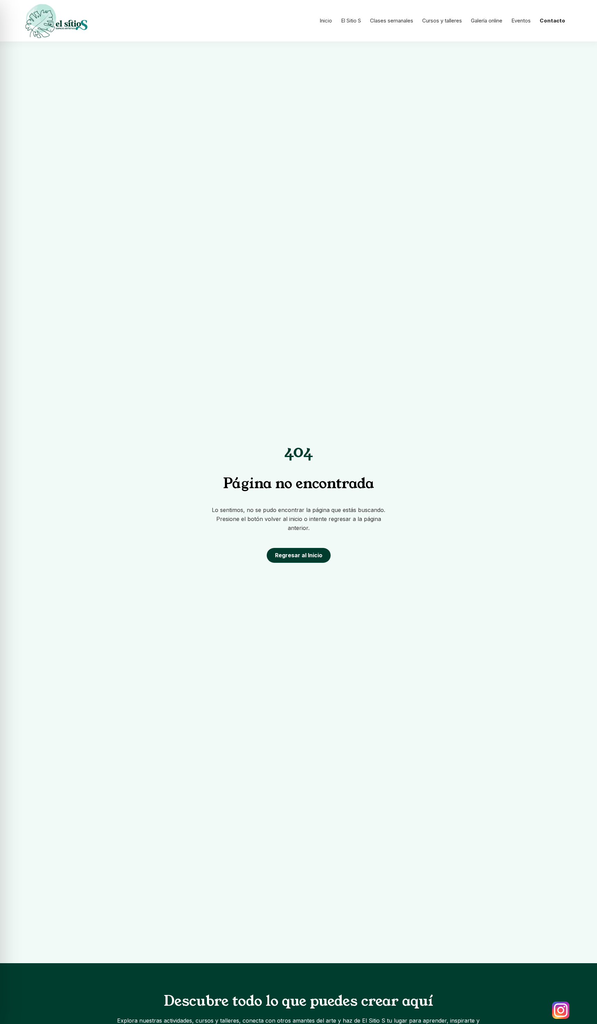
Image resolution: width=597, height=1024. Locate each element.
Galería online (486, 20)
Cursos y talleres (442, 20)
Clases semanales (391, 20)
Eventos (521, 20)
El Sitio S (351, 20)
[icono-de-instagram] (560, 1010)
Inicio (326, 20)
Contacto (552, 20)
